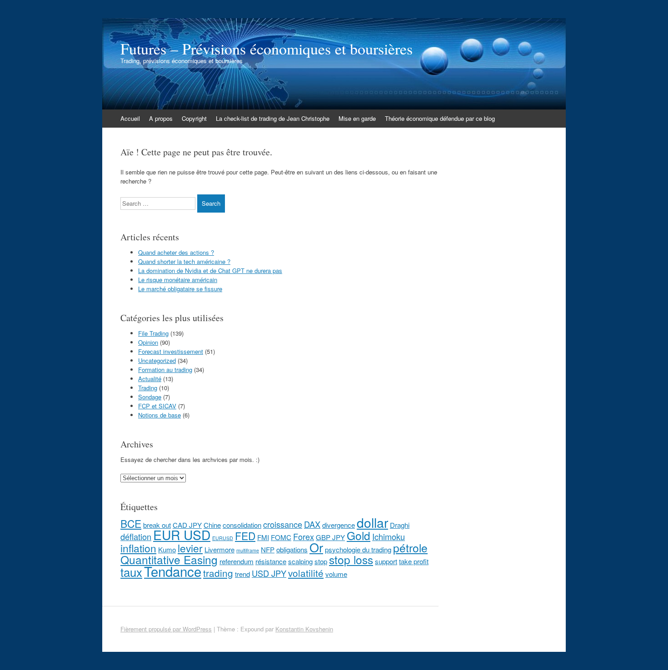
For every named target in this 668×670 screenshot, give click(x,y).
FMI (263, 537)
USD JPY (269, 573)
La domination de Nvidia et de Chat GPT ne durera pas (210, 270)
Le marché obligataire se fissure (180, 288)
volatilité (306, 573)
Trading (147, 387)
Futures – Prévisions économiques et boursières (266, 48)
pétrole (410, 548)
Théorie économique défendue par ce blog (440, 118)
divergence (338, 525)
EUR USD (181, 534)
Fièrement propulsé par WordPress (166, 629)
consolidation (242, 525)
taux (131, 571)
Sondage (149, 396)
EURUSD (222, 538)
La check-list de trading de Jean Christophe (272, 118)
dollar (372, 522)
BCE (130, 523)
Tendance (172, 571)
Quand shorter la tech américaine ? (184, 261)
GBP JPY (330, 537)
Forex (303, 536)
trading (218, 573)
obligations (292, 549)
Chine (212, 525)
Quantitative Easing (169, 559)
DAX (312, 524)
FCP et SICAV (157, 406)
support (386, 561)
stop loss (351, 559)
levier (190, 548)
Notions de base (159, 415)
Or (316, 547)
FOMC (281, 537)
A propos (161, 118)
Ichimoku (388, 536)
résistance (270, 561)
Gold (358, 535)
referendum (236, 561)
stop (320, 561)
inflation (138, 548)
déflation (135, 536)
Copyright (194, 118)
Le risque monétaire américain (177, 279)
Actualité (149, 378)
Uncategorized (157, 360)
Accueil (130, 118)
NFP (267, 549)
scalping (300, 561)
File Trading (153, 333)
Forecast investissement (170, 351)
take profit (414, 561)
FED (245, 535)
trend (242, 574)
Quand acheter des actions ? (176, 252)
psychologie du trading (358, 549)
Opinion (148, 342)
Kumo (167, 549)
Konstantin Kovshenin (304, 629)
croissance (282, 524)
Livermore (219, 549)
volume (336, 574)
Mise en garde (357, 118)
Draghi (399, 525)
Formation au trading (165, 369)
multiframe (247, 550)
